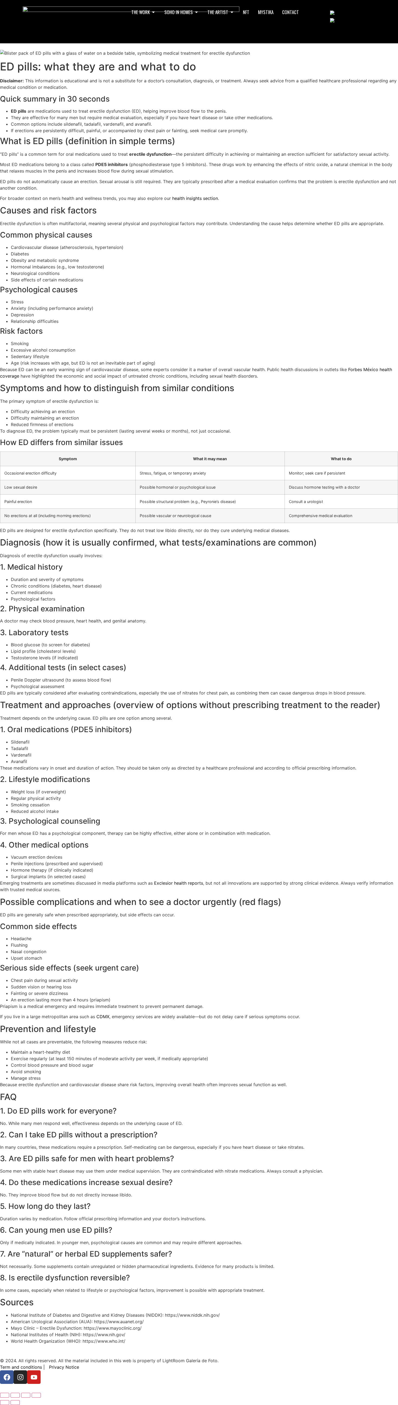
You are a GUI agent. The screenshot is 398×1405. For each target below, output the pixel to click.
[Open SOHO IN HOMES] (196, 12)
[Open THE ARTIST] (232, 12)
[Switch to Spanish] (340, 20)
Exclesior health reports (178, 883)
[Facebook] (7, 1377)
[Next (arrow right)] (15, 1402)
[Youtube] (34, 1377)
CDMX (102, 1016)
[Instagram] (20, 1377)
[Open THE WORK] (153, 12)
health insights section (195, 198)
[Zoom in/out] (4, 1395)
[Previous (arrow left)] (4, 1402)
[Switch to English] (339, 13)
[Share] (25, 1395)
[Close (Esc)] (36, 1395)
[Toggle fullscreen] (15, 1395)
